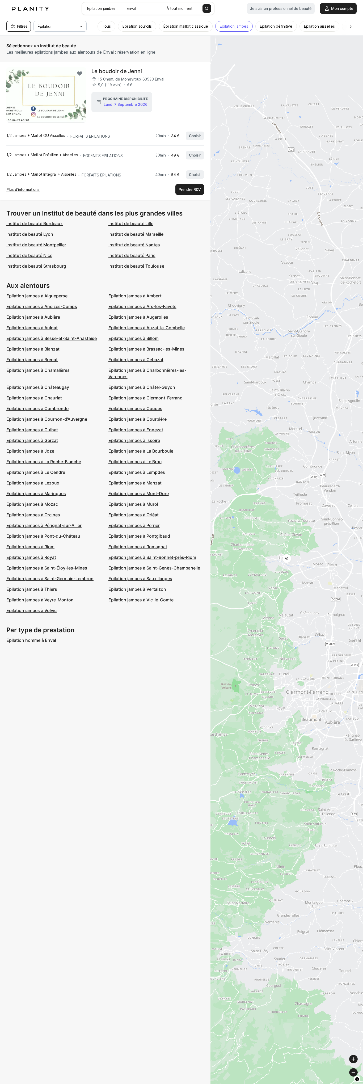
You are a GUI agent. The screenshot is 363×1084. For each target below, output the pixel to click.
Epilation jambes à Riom (30, 546)
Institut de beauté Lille (130, 223)
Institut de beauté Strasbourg (36, 266)
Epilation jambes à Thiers (31, 589)
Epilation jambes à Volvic (31, 610)
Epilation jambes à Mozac (32, 504)
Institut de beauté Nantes (134, 244)
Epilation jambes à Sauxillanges (140, 578)
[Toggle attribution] (357, 1079)
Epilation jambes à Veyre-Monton (40, 599)
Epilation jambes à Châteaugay (37, 387)
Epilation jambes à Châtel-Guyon (141, 387)
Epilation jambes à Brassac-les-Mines (146, 349)
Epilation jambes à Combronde (37, 408)
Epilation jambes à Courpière (137, 419)
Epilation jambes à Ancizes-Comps (41, 306)
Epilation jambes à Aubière (33, 317)
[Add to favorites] (80, 73)
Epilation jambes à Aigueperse (36, 295)
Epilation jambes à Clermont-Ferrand (145, 397)
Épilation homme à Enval (31, 640)
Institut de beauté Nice (29, 255)
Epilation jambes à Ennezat (135, 429)
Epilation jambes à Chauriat (34, 397)
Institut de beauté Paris (131, 255)
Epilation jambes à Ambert (135, 295)
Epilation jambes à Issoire (134, 440)
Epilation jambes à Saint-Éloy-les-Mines (46, 568)
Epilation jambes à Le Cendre (35, 472)
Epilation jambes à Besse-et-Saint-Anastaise (51, 338)
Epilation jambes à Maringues (36, 493)
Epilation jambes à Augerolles (138, 317)
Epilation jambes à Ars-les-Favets (142, 306)
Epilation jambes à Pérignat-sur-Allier (44, 525)
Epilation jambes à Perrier (134, 525)
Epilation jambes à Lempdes (136, 472)
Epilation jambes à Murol (133, 504)
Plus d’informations (23, 189)
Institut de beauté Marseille (135, 234)
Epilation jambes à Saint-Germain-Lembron (50, 578)
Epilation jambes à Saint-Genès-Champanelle (154, 568)
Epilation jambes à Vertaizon (137, 589)
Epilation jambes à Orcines (33, 514)
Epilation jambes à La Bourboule (140, 451)
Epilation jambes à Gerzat (32, 440)
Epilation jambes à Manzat (135, 483)
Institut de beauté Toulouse (136, 266)
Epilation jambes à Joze (30, 451)
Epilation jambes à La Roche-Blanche (43, 461)
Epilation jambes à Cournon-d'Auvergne (46, 419)
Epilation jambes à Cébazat (135, 359)
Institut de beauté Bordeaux (34, 223)
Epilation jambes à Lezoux (32, 483)
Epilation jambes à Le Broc (135, 461)
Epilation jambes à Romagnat (137, 546)
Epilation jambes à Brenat (32, 359)
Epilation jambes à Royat (31, 557)
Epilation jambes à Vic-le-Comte (141, 599)
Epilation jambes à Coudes (135, 408)
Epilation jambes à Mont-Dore (138, 493)
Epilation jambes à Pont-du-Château (43, 536)
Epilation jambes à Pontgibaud (139, 536)
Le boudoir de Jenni (116, 71)
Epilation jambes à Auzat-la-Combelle (146, 327)
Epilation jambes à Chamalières (38, 370)
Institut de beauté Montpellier (36, 244)
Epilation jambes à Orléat (133, 514)
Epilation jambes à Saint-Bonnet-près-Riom (152, 557)
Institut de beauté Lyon (29, 234)
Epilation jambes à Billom (133, 338)
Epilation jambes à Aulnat (32, 327)
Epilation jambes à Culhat (32, 429)
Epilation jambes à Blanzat (33, 349)
